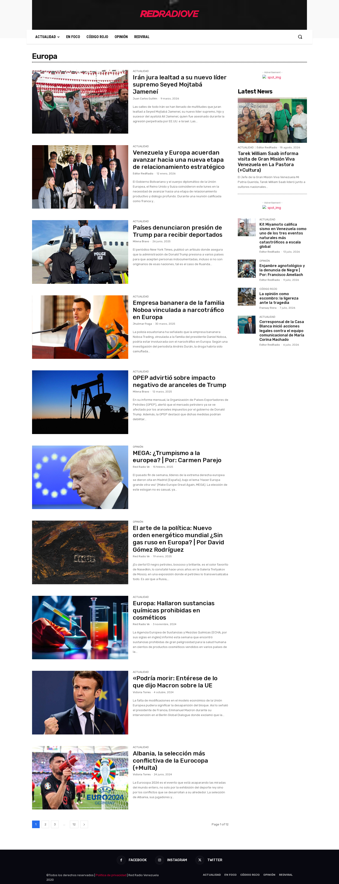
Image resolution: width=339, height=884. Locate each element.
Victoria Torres (142, 692)
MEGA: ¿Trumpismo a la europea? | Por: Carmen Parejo (177, 456)
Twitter (214, 860)
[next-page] (84, 824)
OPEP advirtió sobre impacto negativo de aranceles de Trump (179, 381)
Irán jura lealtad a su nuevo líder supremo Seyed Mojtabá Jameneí (179, 84)
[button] (300, 37)
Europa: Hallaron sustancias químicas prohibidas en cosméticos (173, 610)
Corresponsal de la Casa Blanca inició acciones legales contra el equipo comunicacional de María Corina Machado (281, 331)
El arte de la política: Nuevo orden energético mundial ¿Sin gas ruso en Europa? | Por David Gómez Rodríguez (178, 538)
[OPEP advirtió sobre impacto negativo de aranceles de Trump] (80, 402)
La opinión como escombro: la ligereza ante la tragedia (278, 298)
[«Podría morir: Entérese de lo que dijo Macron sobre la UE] (80, 702)
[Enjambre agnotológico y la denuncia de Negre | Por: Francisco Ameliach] (247, 269)
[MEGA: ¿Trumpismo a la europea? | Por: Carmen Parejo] (80, 477)
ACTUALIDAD (141, 71)
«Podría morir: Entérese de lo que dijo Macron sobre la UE (175, 682)
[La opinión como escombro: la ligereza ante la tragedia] (247, 297)
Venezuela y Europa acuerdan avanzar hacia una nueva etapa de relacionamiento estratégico (179, 160)
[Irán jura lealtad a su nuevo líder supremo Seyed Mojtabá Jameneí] (80, 102)
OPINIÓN (138, 447)
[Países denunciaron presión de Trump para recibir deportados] (80, 252)
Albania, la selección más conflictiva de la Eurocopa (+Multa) (170, 760)
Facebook (138, 860)
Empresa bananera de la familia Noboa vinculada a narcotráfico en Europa (178, 310)
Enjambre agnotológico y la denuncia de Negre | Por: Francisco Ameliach (282, 270)
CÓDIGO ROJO (268, 289)
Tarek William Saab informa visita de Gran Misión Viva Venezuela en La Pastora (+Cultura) (268, 162)
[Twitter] (199, 860)
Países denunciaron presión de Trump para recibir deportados (177, 231)
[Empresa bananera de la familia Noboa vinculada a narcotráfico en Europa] (80, 327)
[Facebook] (121, 860)
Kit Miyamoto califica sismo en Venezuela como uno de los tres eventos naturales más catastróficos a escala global (282, 235)
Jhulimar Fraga (142, 323)
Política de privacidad (111, 875)
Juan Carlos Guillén (145, 98)
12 (74, 824)
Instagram (177, 860)
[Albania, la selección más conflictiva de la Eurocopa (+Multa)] (80, 778)
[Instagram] (159, 860)
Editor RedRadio (143, 173)
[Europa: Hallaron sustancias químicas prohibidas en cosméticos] (80, 627)
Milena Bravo (141, 241)
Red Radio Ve (141, 466)
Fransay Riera (268, 307)
